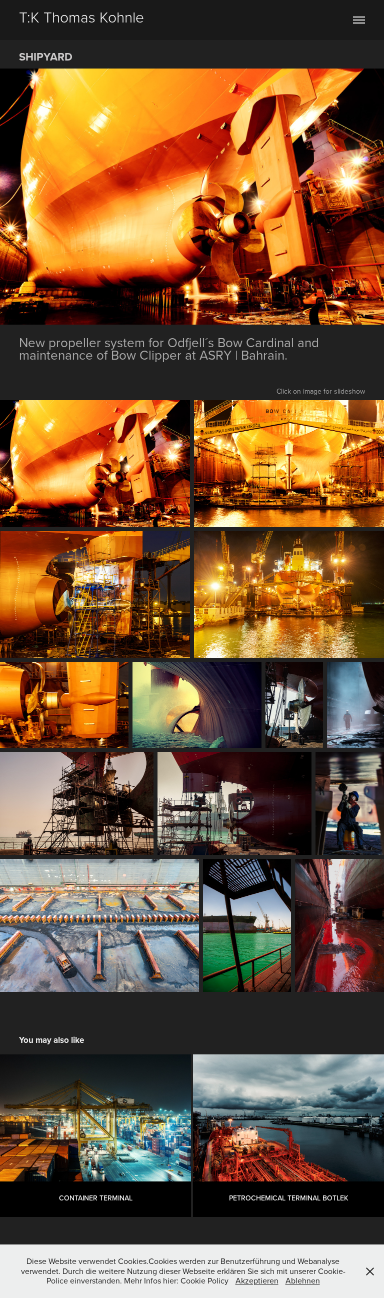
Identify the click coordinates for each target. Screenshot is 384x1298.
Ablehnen (303, 1280)
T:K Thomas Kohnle (81, 17)
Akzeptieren (257, 1280)
